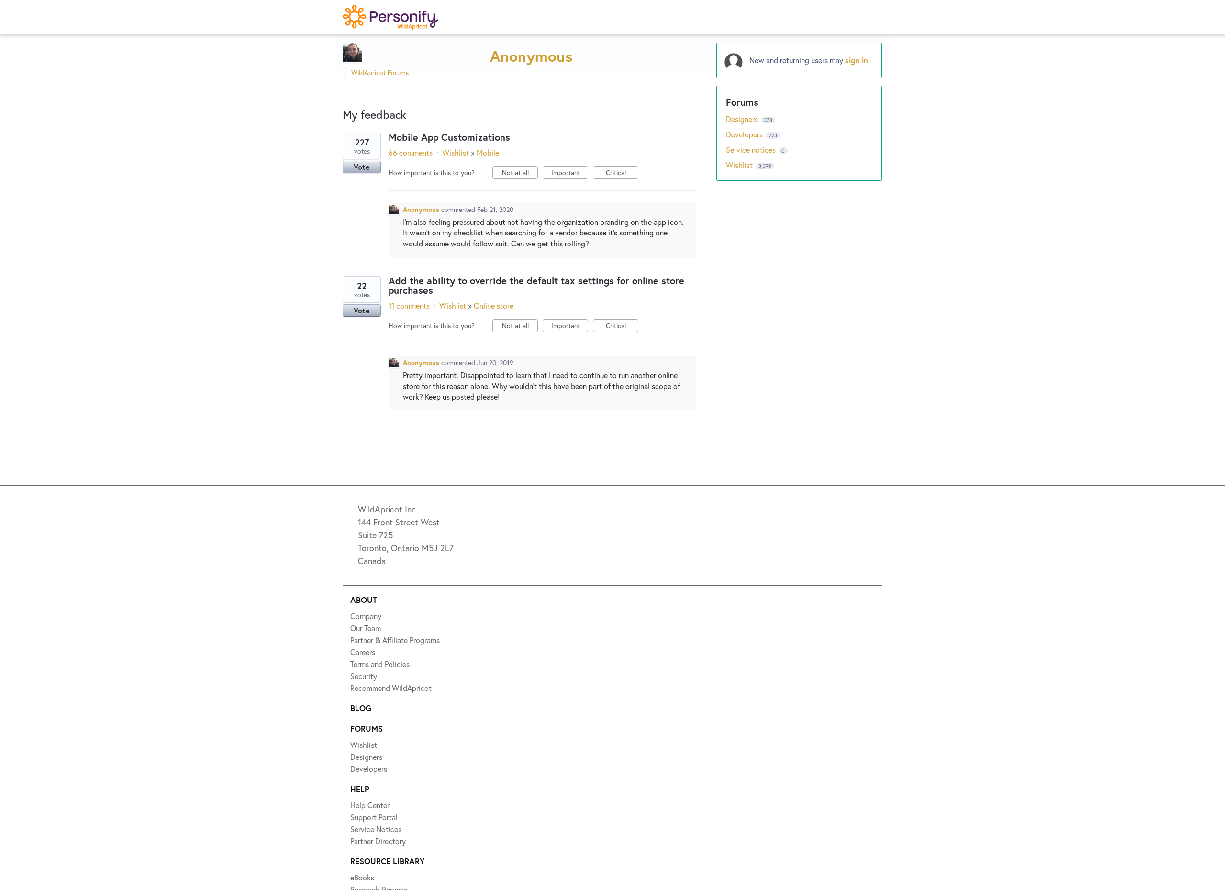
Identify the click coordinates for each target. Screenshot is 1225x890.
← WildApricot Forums (376, 72)
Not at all (520, 173)
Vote (362, 167)
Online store (493, 305)
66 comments (411, 152)
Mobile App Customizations (449, 137)
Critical (622, 173)
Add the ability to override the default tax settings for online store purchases (536, 285)
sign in (856, 60)
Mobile (488, 152)
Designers (743, 119)
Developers (745, 134)
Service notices (752, 150)
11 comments (409, 305)
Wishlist (455, 152)
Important (569, 173)
